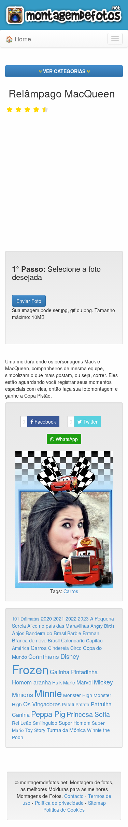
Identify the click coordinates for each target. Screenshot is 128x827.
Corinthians (43, 656)
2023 (83, 618)
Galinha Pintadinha (74, 672)
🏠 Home (18, 38)
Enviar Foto (28, 300)
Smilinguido (45, 722)
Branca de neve (29, 640)
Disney (69, 656)
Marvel (84, 682)
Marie (69, 682)
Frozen (30, 669)
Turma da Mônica (66, 729)
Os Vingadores (41, 704)
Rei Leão (21, 722)
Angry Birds (102, 626)
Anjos (18, 633)
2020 (46, 618)
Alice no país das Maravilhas (58, 625)
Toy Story (35, 729)
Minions (22, 694)
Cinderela (58, 647)
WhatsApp (66, 439)
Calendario (73, 640)
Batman (91, 633)
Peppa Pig (48, 713)
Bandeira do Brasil (46, 633)
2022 (71, 618)
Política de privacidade (59, 802)
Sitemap (97, 802)
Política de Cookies (64, 809)
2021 (58, 618)
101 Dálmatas (26, 618)
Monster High (77, 695)
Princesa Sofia (88, 714)
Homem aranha (31, 682)
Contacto (74, 795)
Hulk (57, 682)
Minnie (48, 693)
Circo (76, 647)
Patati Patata (75, 704)
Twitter (84, 421)
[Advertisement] (64, 167)
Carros (70, 591)
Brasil (54, 640)
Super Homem (74, 722)
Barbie (74, 633)
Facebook (39, 421)
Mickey (103, 681)
